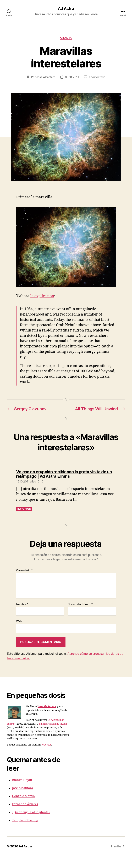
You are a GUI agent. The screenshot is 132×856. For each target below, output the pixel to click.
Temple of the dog (25, 820)
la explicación (42, 296)
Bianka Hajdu (22, 780)
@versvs (46, 744)
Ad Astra (66, 9)
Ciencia (66, 37)
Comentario (24, 570)
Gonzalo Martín (23, 796)
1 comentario (97, 77)
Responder (24, 509)
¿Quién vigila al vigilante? (31, 812)
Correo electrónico (80, 604)
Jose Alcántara (45, 77)
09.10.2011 (72, 77)
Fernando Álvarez (25, 804)
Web (19, 621)
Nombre (22, 604)
